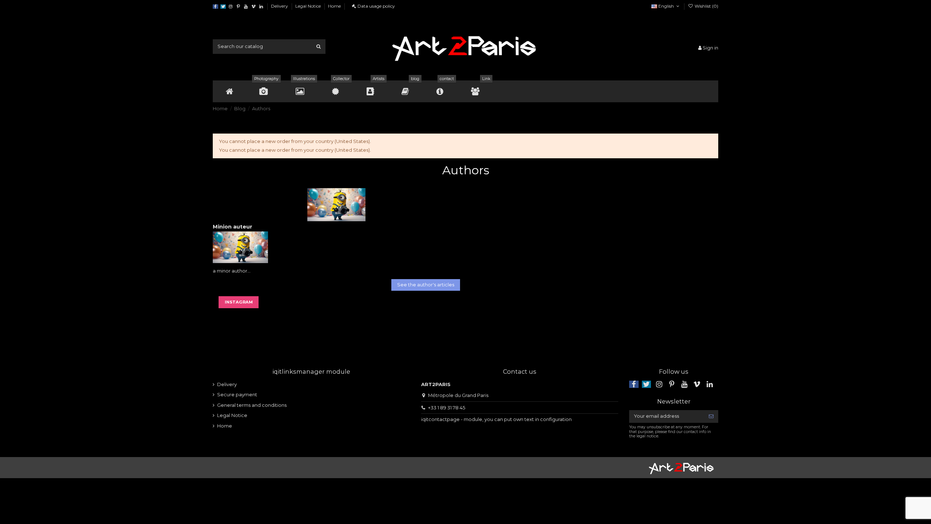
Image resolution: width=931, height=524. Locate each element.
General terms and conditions (252, 405)
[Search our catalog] (318, 46)
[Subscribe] (711, 416)
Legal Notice (308, 6)
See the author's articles (425, 284)
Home (334, 6)
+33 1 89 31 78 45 (446, 407)
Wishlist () (706, 6)
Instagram (239, 302)
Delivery (280, 6)
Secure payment (237, 394)
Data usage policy (376, 6)
